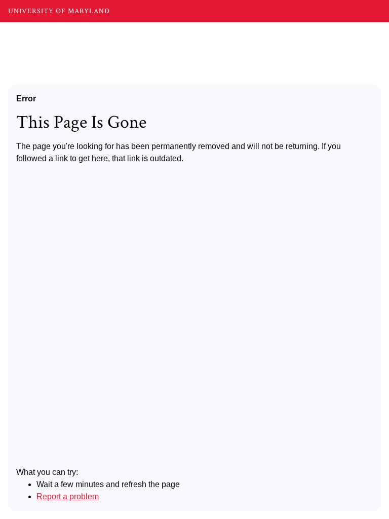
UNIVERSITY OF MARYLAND (59, 11)
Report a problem (67, 496)
